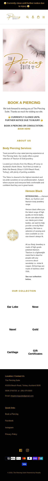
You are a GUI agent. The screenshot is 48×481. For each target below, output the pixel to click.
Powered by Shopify (34, 473)
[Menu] (43, 17)
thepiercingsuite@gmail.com (22, 396)
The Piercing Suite (19, 473)
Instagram (9, 427)
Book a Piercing (11, 414)
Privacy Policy (11, 434)
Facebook (9, 421)
